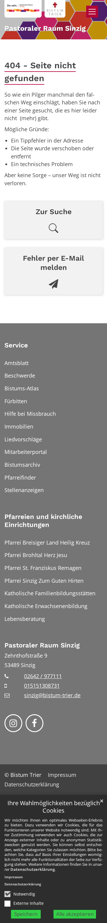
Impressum (13, 877)
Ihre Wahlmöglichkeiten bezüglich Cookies (53, 807)
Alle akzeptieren (75, 913)
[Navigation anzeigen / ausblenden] (92, 12)
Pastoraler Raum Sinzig (42, 645)
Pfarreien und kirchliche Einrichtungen (43, 521)
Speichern (25, 913)
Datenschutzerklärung (32, 869)
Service (16, 345)
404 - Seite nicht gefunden (40, 71)
